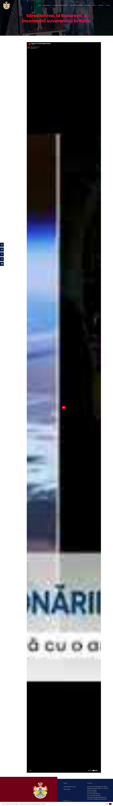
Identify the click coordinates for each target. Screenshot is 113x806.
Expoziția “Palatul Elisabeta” (76, 5)
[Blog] (2, 249)
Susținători (100, 5)
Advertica (70, 800)
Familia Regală (46, 5)
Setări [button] (107, 804)
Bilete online (88, 5)
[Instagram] (2, 259)
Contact (108, 5)
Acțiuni (94, 5)
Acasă (39, 5)
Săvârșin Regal (67, 789)
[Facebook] (2, 254)
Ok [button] (110, 804)
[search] (2, 245)
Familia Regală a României (70, 786)
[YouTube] (2, 264)
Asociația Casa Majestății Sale (60, 5)
